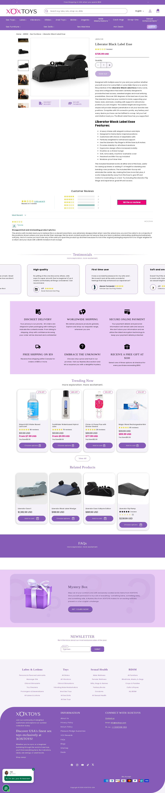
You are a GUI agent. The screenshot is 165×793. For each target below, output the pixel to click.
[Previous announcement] (17, 2)
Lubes (22, 20)
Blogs (63, 744)
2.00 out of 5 (39, 201)
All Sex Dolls (66, 695)
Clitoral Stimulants (32, 683)
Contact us (110, 718)
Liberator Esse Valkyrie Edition (98, 509)
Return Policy (66, 727)
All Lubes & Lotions (32, 695)
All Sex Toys (66, 699)
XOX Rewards (67, 735)
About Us (65, 718)
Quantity (98, 60)
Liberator (99, 39)
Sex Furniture (12, 27)
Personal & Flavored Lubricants (32, 675)
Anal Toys (60, 20)
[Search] (46, 11)
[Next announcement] (148, 2)
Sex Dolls (48, 27)
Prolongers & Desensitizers (32, 691)
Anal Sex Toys (66, 691)
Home (18, 34)
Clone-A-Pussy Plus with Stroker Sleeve (96, 426)
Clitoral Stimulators (66, 683)
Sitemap (64, 748)
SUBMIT (97, 649)
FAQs (63, 739)
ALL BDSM (132, 691)
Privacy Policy (67, 722)
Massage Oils (32, 679)
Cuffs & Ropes (133, 687)
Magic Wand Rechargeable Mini (132, 425)
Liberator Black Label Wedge (64, 509)
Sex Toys (10, 20)
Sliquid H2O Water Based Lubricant (29, 426)
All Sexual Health (99, 695)
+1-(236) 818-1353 (119, 727)
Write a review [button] (132, 202)
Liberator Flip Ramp (127, 509)
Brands (151, 26)
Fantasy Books (99, 687)
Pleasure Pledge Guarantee (73, 731)
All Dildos (66, 675)
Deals (63, 752)
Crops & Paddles (133, 683)
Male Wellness (99, 675)
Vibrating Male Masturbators (66, 687)
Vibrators (35, 20)
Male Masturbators (101, 20)
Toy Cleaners (32, 687)
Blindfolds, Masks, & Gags (132, 679)
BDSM (25, 34)
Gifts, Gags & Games (99, 683)
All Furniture (133, 675)
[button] (10, 19)
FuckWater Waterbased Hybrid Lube (65, 426)
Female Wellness (99, 679)
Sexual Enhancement (150, 20)
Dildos (48, 20)
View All (82, 458)
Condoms (99, 691)
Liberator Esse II (24, 509)
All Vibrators (66, 679)
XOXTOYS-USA (89, 787)
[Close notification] (33, 769)
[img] (17, 222)
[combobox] (85, 11)
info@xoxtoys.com (118, 723)
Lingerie (85, 20)
